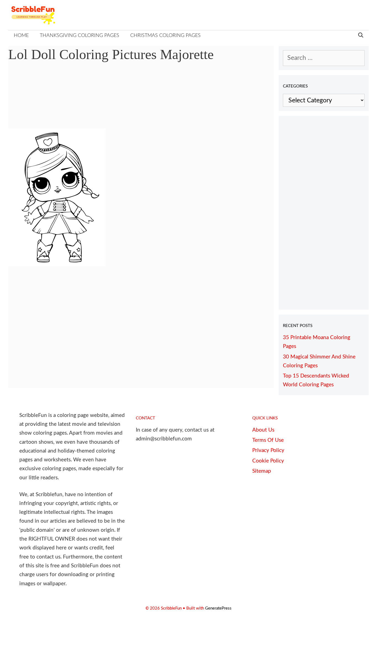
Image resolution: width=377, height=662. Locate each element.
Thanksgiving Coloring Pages (79, 35)
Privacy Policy (268, 450)
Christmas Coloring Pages (165, 35)
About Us (263, 430)
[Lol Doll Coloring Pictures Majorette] (57, 264)
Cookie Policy (268, 461)
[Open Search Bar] (361, 35)
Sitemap (261, 471)
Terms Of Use (268, 440)
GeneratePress (218, 608)
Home (21, 35)
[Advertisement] (141, 99)
